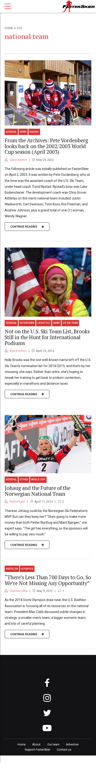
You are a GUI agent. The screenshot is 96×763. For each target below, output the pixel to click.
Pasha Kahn (17, 501)
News (23, 132)
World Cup (38, 479)
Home (9, 28)
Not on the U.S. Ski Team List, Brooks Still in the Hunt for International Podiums (47, 337)
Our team (53, 744)
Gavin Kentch (18, 160)
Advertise (72, 744)
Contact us (64, 749)
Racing (34, 132)
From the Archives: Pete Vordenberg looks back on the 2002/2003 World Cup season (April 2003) (46, 146)
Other (24, 479)
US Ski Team (70, 323)
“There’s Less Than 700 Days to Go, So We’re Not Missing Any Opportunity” (48, 580)
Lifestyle (43, 323)
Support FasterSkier (37, 749)
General (11, 132)
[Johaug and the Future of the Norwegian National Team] (48, 444)
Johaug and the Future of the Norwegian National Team (37, 491)
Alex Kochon (18, 351)
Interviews (27, 323)
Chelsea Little (18, 591)
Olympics (27, 569)
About (36, 744)
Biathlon (12, 569)
